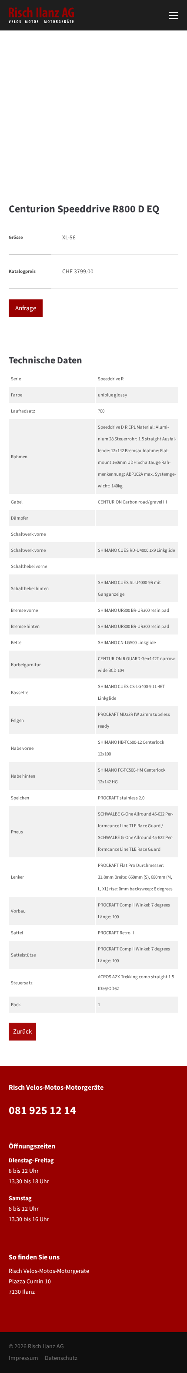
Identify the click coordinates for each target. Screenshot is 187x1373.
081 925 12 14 (42, 1110)
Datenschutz (61, 1358)
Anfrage (25, 308)
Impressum (23, 1358)
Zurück (22, 1031)
